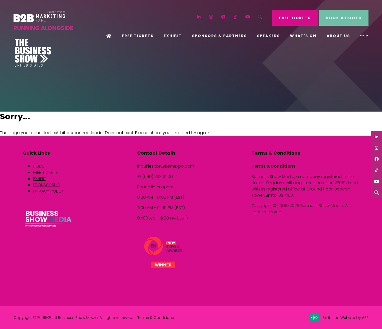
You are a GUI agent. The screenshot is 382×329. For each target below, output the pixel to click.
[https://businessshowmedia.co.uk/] (49, 227)
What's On (303, 35)
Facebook (223, 17)
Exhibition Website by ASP (345, 317)
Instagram (211, 17)
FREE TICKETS (295, 17)
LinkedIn (199, 17)
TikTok (235, 17)
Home (109, 36)
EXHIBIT (39, 179)
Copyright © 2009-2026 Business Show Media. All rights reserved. (73, 317)
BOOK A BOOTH (344, 17)
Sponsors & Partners (219, 35)
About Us (338, 35)
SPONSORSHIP (46, 185)
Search (260, 17)
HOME (38, 166)
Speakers (268, 35)
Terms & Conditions (273, 166)
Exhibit (173, 35)
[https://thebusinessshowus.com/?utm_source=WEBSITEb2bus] (33, 65)
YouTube (247, 17)
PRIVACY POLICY (48, 191)
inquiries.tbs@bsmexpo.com (165, 166)
